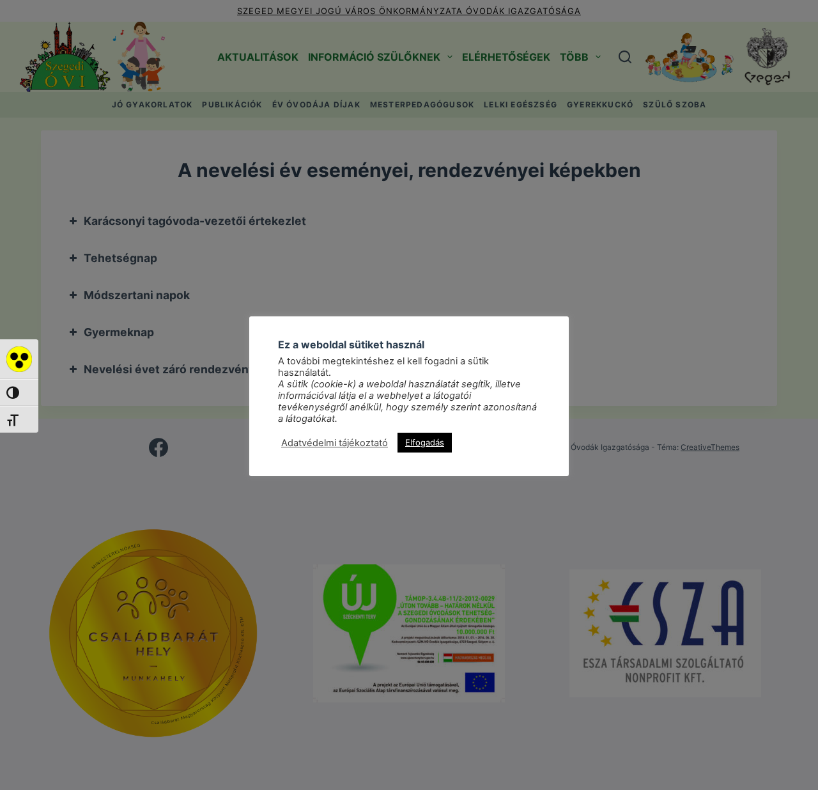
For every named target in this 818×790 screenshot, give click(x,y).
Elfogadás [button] (424, 442)
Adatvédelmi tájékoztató (334, 443)
